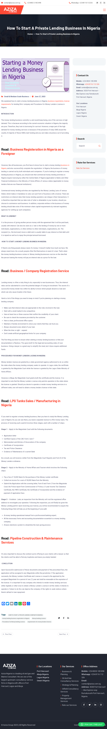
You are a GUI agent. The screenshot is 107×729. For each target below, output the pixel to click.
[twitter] (97, 3)
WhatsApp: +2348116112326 (82, 3)
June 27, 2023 (40, 97)
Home (76, 725)
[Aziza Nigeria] (11, 10)
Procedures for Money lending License (13, 622)
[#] (84, 704)
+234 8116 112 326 (92, 84)
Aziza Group (8, 725)
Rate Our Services (82, 168)
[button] (91, 724)
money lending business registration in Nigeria (15, 618)
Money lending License (39, 618)
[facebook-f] (100, 3)
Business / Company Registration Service (39, 271)
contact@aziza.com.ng (91, 684)
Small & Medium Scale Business (16, 97)
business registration (55, 101)
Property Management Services (66, 698)
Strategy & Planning (70, 685)
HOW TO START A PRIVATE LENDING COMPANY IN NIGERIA (26, 615)
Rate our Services (69, 705)
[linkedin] (104, 3)
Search (81, 139)
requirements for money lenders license (39, 622)
